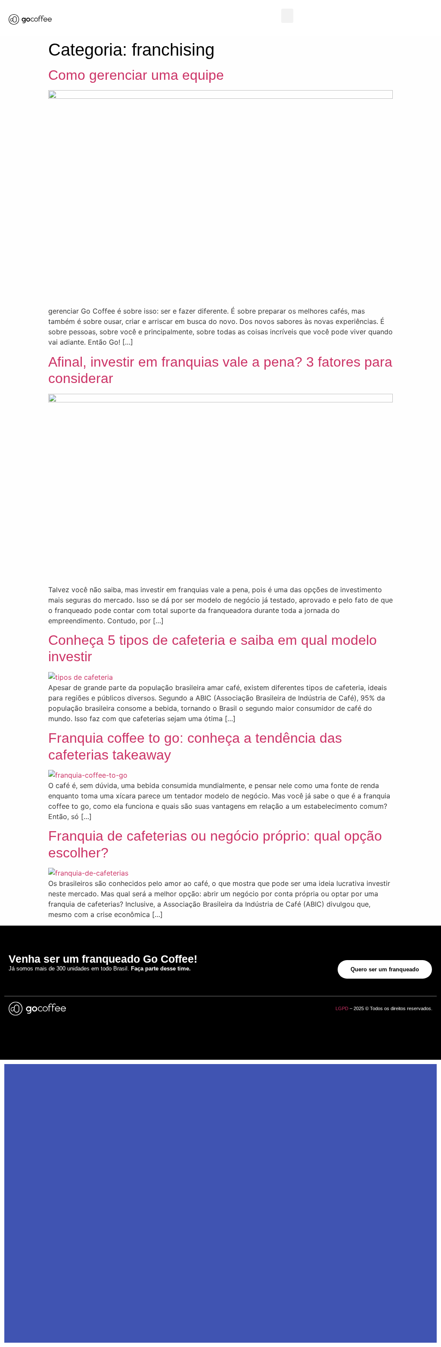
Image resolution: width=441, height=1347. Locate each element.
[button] (287, 16)
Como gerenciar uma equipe (136, 75)
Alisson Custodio (175, 1008)
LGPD (341, 1008)
